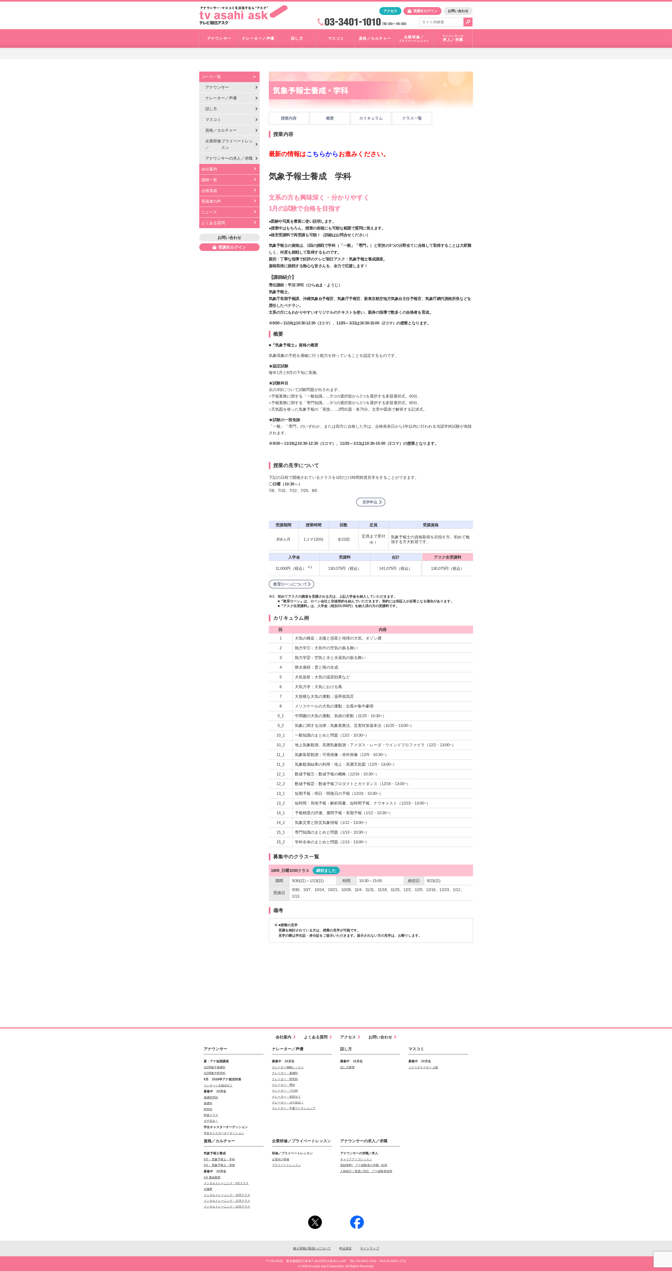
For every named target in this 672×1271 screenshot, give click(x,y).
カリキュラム (371, 118)
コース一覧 (211, 76)
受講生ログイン (425, 11)
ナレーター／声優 (221, 98)
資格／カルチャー (221, 130)
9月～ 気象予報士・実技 (219, 1165)
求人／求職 (229, 158)
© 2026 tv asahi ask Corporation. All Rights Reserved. (336, 1266)
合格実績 (209, 190)
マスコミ (213, 119)
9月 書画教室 (212, 1177)
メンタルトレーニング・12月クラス (227, 1206)
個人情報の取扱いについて (312, 1248)
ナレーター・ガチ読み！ (288, 1102)
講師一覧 (209, 180)
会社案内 (209, 169)
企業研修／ (229, 144)
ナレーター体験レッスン (288, 1067)
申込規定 (345, 1248)
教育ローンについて (290, 584)
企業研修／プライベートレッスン (301, 1141)
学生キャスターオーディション (224, 1133)
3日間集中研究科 (214, 1073)
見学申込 (369, 502)
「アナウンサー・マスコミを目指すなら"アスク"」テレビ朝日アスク (244, 15)
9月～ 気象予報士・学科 (219, 1159)
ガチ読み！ (211, 1120)
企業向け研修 (280, 1159)
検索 (468, 22)
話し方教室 (347, 1067)
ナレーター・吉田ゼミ (286, 1096)
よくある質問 (213, 223)
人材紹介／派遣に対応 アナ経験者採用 (366, 1171)
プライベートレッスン (286, 1165)
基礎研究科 (211, 1097)
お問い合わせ (458, 11)
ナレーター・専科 (283, 1084)
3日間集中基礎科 (214, 1067)
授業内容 (289, 118)
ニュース (209, 212)
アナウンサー (217, 87)
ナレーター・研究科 (285, 1079)
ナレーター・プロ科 (285, 1090)
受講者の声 (211, 201)
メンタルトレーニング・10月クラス (227, 1195)
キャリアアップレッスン (356, 1159)
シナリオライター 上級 (423, 1067)
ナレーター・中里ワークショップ (293, 1108)
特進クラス (211, 1115)
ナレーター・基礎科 (285, 1073)
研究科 (208, 1109)
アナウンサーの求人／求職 (363, 1141)
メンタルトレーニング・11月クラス (227, 1200)
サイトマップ (369, 1248)
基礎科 (208, 1103)
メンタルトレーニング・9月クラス (226, 1183)
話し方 (211, 108)
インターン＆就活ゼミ (218, 1085)
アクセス (390, 11)
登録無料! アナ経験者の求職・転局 (363, 1165)
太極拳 (208, 1188)
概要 (330, 118)
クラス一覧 (412, 118)
